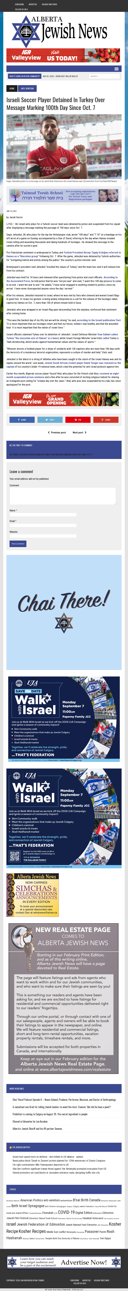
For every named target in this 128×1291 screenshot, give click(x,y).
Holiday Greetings (49, 4)
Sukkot (32, 1238)
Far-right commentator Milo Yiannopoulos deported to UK (41, 1164)
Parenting (80, 1232)
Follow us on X (21, 9)
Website (13, 531)
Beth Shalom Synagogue (55, 1206)
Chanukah (47, 1213)
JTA (9, 224)
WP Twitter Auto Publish (53, 1290)
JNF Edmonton (102, 1225)
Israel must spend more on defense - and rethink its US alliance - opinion (48, 1156)
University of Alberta (70, 1238)
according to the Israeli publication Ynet (99, 320)
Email (12, 521)
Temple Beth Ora (53, 1238)
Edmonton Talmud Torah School (43, 1218)
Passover (92, 1231)
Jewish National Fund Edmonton (81, 1224)
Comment (14, 485)
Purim (102, 1232)
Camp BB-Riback (100, 1206)
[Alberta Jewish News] (64, 31)
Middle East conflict (56, 1231)
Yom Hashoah (94, 1239)
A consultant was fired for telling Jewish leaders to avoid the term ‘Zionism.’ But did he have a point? (62, 1107)
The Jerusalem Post (21, 1147)
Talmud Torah (39, 1239)
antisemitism (66, 1200)
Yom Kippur (105, 1238)
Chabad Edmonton (35, 1213)
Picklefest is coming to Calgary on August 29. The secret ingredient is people (50, 1114)
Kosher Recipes (32, 1231)
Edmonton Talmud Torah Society (70, 1218)
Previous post (58, 432)
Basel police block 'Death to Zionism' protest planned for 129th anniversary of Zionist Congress (59, 1160)
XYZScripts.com (77, 1290)
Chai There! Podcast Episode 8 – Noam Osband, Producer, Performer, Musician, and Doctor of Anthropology (64, 1100)
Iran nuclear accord (111, 1218)
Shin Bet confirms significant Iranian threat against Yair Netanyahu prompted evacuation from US (59, 1168)
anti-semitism (52, 1200)
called (106, 338)
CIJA (55, 1213)
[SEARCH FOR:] (104, 76)
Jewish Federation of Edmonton (41, 1224)
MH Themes (39, 1280)
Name (13, 510)
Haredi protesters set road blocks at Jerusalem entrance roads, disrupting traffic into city (56, 1172)
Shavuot (26, 1239)
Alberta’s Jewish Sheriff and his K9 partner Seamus (37, 1129)
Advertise (33, 4)
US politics (84, 1239)
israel (11, 1224)
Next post (78, 432)
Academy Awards (13, 1201)
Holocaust (97, 1218)
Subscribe (19, 4)
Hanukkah (87, 1218)
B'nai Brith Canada (87, 1200)
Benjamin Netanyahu (109, 1201)
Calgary (69, 1206)
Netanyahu (71, 1232)
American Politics (31, 1200)
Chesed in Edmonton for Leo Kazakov (30, 1121)
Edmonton (97, 1213)
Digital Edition (83, 1213)
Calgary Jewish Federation (83, 1206)
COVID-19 (66, 1212)
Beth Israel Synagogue (27, 1206)
